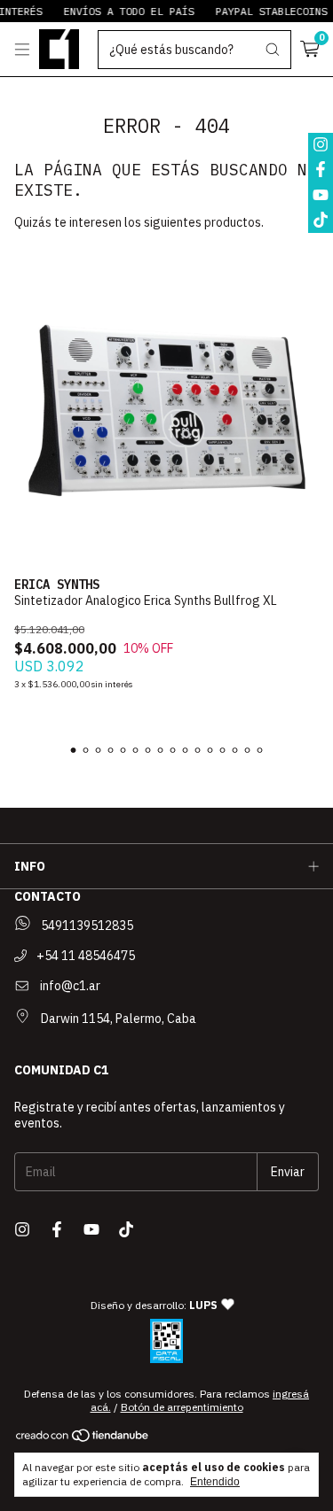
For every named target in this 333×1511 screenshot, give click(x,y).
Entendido (215, 1482)
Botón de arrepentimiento (182, 1407)
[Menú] (22, 50)
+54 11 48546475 (84, 956)
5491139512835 (85, 926)
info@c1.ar (70, 986)
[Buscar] (272, 49)
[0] (309, 49)
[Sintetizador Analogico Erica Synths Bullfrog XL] (166, 410)
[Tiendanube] (83, 1438)
